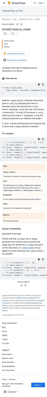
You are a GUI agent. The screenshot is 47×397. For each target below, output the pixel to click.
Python (37, 19)
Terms (4, 379)
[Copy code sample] (43, 84)
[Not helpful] (21, 24)
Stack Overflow (8, 362)
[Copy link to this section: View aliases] (19, 78)
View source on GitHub (17, 60)
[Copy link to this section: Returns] (11, 215)
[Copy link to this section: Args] (9, 166)
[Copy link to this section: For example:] (16, 133)
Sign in (41, 3)
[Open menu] (4, 3)
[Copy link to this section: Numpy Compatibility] (23, 228)
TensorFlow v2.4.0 (12, 10)
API (15, 19)
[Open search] (34, 3)
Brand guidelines (8, 366)
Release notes (7, 358)
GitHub (4, 335)
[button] (23, 78)
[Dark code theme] (39, 84)
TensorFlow (6, 19)
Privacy (12, 379)
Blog (4, 327)
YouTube (5, 343)
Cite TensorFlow (8, 370)
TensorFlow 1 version (16, 54)
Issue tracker (7, 354)
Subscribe (38, 385)
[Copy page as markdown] (13, 33)
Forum (4, 331)
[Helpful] (17, 24)
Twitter (5, 339)
